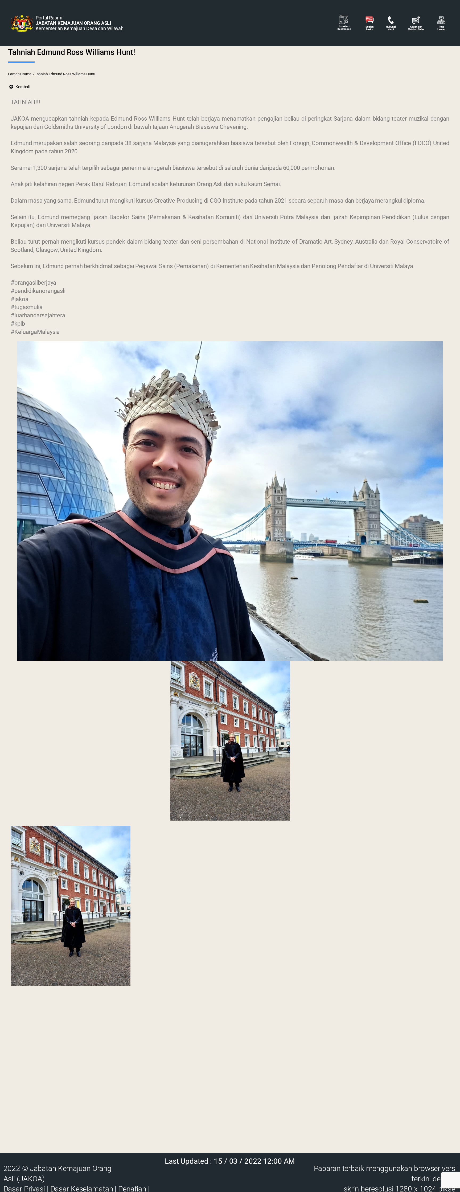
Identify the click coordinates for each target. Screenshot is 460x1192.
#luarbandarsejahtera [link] (38, 315)
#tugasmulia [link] (27, 307)
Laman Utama (19, 74)
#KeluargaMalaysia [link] (35, 332)
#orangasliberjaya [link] (33, 282)
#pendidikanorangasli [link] (38, 291)
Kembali (21, 86)
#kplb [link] (18, 323)
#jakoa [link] (19, 299)
